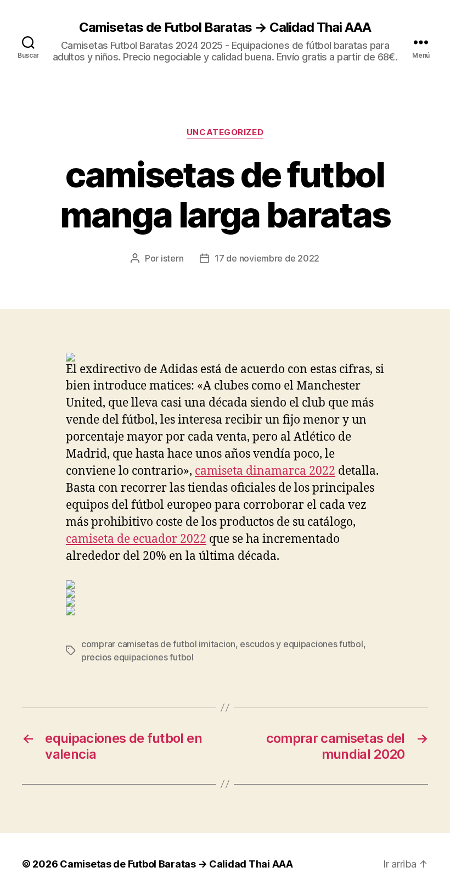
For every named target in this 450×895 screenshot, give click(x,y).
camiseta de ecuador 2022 (136, 539)
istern (172, 258)
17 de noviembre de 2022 (267, 258)
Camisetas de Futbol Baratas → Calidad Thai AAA (224, 27)
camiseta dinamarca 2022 (265, 471)
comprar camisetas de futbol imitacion (158, 643)
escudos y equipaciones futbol (301, 643)
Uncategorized (225, 132)
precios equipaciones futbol (137, 657)
